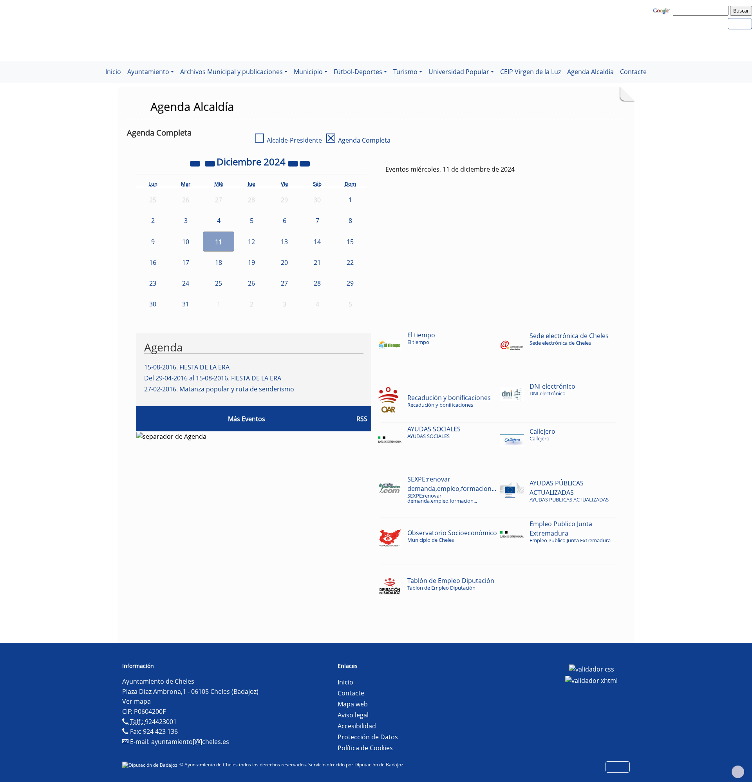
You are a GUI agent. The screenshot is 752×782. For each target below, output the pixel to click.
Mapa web (353, 704)
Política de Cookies (365, 748)
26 (251, 283)
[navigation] (702, 10)
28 (317, 283)
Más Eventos (246, 419)
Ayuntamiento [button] (148, 71)
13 (284, 241)
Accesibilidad (357, 726)
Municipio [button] (308, 71)
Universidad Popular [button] (458, 71)
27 (284, 283)
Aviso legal (353, 715)
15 (350, 241)
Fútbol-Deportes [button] (358, 71)
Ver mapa (136, 701)
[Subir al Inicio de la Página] (738, 772)
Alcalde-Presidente (288, 140)
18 (218, 262)
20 (284, 262)
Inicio (113, 71)
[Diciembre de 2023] (196, 163)
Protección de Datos (368, 737)
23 (152, 283)
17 (185, 262)
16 (152, 262)
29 (350, 283)
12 (251, 241)
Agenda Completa (357, 140)
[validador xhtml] (591, 680)
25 (218, 283)
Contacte (633, 71)
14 (317, 241)
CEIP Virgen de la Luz (530, 71)
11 (218, 241)
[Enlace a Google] (662, 10)
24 (185, 283)
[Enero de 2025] (305, 163)
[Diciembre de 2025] (294, 163)
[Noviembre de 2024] (211, 163)
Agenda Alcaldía (590, 71)
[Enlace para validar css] (591, 668)
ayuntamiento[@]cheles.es (190, 741)
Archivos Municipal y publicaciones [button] (231, 71)
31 (185, 304)
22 (350, 262)
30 (152, 304)
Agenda (163, 347)
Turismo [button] (405, 71)
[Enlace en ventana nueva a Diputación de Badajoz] (150, 764)
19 (251, 262)
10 (185, 241)
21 (317, 262)
